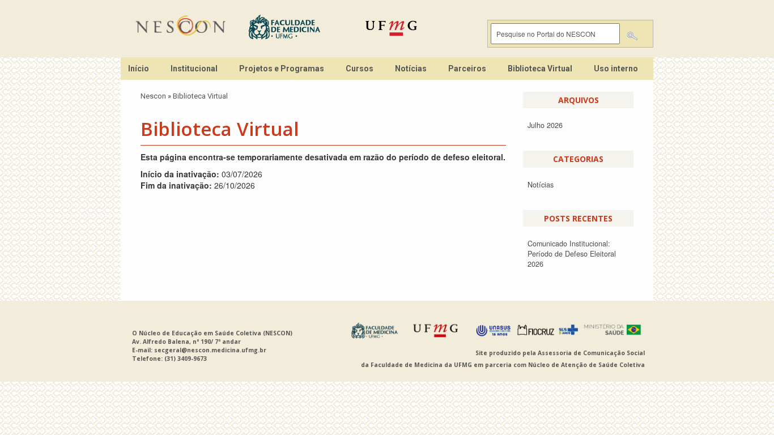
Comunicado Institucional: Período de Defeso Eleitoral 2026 (572, 253)
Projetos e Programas (281, 68)
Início (138, 68)
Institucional (194, 68)
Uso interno (616, 68)
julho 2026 (545, 125)
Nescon (153, 96)
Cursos (359, 68)
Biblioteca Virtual (540, 68)
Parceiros (467, 68)
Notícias (411, 68)
